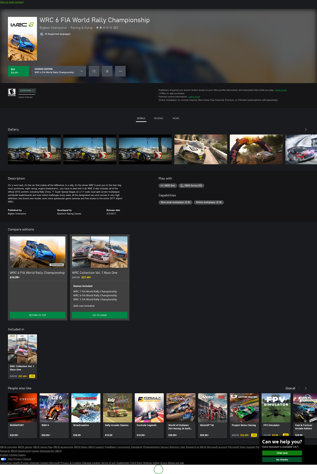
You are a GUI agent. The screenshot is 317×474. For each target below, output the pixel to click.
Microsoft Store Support (242, 447)
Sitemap (34, 462)
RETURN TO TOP (37, 315)
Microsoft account (217, 447)
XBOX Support (96, 447)
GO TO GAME (100, 315)
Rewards (5, 450)
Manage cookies (91, 462)
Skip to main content (12, 2)
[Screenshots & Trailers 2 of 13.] (89, 149)
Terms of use (108, 462)
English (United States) (13, 454)
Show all (290, 388)
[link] (22, 356)
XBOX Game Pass (43, 447)
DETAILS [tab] (141, 118)
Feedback (110, 447)
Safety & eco (160, 462)
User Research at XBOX (193, 447)
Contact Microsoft (50, 462)
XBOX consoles (8, 447)
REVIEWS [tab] (158, 118)
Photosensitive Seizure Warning (161, 447)
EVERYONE (25, 91)
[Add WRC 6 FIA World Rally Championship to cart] (107, 71)
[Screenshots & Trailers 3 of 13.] (145, 149)
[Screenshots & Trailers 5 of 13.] (256, 149)
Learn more (281, 89)
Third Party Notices (141, 462)
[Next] (305, 129)
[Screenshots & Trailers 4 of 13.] (200, 149)
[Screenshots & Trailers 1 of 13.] (34, 149)
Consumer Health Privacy (14, 462)
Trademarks (122, 462)
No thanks (282, 459)
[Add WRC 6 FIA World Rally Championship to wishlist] (94, 71)
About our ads (176, 462)
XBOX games (25, 447)
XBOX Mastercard (21, 450)
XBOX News (81, 447)
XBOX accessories (63, 447)
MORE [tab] (176, 118)
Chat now (282, 452)
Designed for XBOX (51, 450)
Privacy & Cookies (71, 462)
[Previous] (299, 129)
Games (35, 450)
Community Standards (129, 447)
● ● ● (120, 71)
